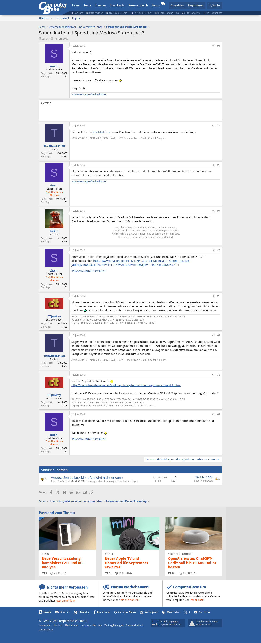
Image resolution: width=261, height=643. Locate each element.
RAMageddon (95, 12)
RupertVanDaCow (59, 481)
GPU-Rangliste (192, 12)
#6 (218, 296)
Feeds (47, 612)
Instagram (151, 612)
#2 (218, 125)
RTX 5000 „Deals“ (118, 12)
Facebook (103, 612)
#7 (218, 335)
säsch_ (45, 38)
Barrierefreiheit (134, 625)
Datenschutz (46, 629)
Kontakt (58, 625)
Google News (127, 612)
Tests (87, 5)
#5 (218, 250)
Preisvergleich (138, 5)
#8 (218, 374)
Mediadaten (71, 625)
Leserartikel (62, 18)
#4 (218, 210)
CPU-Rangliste (214, 12)
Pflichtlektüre (101, 132)
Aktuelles (44, 18)
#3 (218, 165)
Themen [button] (100, 5)
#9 (218, 414)
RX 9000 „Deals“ (143, 12)
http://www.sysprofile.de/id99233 (88, 94)
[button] (51, 18)
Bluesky (83, 612)
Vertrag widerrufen (91, 625)
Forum (156, 5)
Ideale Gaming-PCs (168, 12)
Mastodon (173, 612)
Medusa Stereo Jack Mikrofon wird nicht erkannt (86, 477)
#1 (218, 45)
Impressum (45, 625)
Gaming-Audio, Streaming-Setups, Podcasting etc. (112, 481)
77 (110, 573)
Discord (65, 612)
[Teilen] (213, 46)
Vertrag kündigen (113, 625)
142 (173, 573)
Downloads (117, 5)
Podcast (78, 12)
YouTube (204, 612)
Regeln (76, 18)
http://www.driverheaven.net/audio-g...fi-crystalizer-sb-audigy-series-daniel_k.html (126, 385)
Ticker (76, 5)
